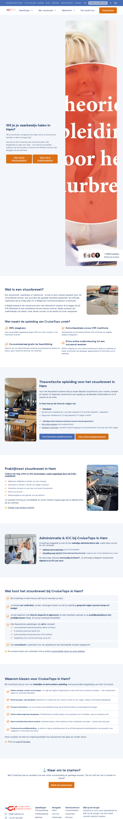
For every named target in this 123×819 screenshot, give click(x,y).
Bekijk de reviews (111, 257)
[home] (11, 10)
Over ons (55, 3)
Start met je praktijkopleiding (45, 159)
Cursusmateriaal (71, 810)
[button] (25, 10)
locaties (40, 3)
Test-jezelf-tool (87, 10)
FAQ (85, 3)
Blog (48, 3)
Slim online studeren (49, 424)
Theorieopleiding (41, 810)
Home (54, 810)
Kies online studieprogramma (91, 436)
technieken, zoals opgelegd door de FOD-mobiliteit (41, 474)
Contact (78, 3)
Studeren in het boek (50, 428)
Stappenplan (108, 10)
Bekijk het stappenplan (61, 785)
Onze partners (67, 3)
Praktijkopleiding (41, 814)
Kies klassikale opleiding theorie (57, 436)
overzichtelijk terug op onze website (68, 651)
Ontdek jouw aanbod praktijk (21, 507)
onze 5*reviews (23, 741)
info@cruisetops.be (14, 3)
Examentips (70, 814)
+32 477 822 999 (30, 3)
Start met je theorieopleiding (19, 159)
